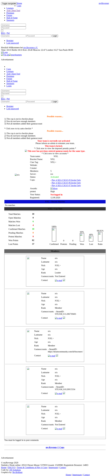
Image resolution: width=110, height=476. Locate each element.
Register (9, 40)
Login (9, 86)
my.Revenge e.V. (30, 47)
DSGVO (11, 467)
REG (3, 33)
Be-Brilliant (17, 472)
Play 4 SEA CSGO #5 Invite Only (66, 180)
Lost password (12, 43)
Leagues (10, 8)
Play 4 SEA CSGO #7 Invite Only (66, 185)
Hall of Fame (12, 18)
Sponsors (10, 20)
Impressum (53, 467)
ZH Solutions (15, 470)
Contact (62, 467)
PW (8, 33)
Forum (9, 15)
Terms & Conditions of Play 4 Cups (32, 467)
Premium (10, 13)
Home (19, 3)
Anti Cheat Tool (13, 10)
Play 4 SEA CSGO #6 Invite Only (66, 183)
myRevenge (104, 3)
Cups (19, 6)
